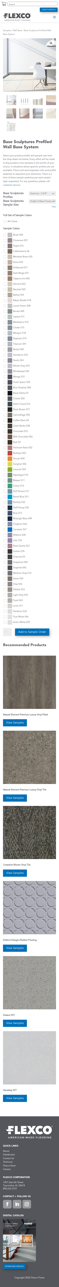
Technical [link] (7, 1162)
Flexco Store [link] (9, 1166)
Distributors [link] (9, 1155)
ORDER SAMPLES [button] (49, 10)
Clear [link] (54, 207)
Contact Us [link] (8, 1158)
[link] (17, 17)
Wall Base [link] (17, 31)
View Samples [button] (15, 722)
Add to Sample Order (32, 632)
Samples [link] (7, 31)
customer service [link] (11, 185)
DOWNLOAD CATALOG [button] (14, 1266)
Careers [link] (7, 1169)
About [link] (6, 1151)
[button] (54, 17)
